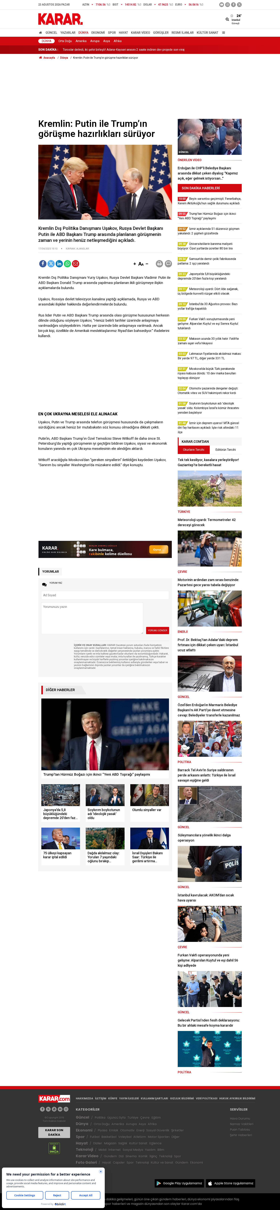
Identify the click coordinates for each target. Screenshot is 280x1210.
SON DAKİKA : (48, 49)
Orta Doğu (65, 41)
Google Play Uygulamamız (182, 1183)
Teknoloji (84, 1149)
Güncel (51, 32)
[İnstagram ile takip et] (227, 4)
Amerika (81, 41)
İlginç (153, 1156)
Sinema (131, 1156)
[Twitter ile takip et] (239, 4)
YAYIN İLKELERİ (129, 1098)
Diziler (97, 1143)
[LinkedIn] (59, 263)
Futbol (94, 1137)
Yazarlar (67, 32)
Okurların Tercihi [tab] (193, 450)
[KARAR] (60, 19)
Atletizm (139, 1137)
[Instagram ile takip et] (66, 1109)
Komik (143, 1156)
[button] (135, 264)
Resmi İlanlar (183, 32)
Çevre (145, 1117)
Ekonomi (98, 32)
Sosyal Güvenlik (157, 1130)
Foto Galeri (86, 1162)
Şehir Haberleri (241, 1135)
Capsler (119, 1162)
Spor (112, 32)
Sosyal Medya (133, 1150)
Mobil (102, 1150)
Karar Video (140, 32)
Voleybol (124, 1137)
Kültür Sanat (207, 32)
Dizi (121, 1156)
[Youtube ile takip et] (221, 4)
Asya (106, 41)
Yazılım (150, 1150)
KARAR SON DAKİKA (54, 1132)
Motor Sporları (159, 1137)
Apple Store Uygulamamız (233, 1183)
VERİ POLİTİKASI (206, 1098)
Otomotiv (127, 1130)
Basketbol (108, 1137)
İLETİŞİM (100, 1098)
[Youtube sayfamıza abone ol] (54, 1109)
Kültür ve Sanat (162, 1162)
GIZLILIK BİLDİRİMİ (182, 1098)
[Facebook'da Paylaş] (42, 263)
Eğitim (156, 1117)
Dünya (83, 32)
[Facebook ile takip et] (233, 4)
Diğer (175, 1137)
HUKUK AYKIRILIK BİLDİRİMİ (237, 1098)
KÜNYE (112, 1098)
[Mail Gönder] (75, 263)
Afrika (118, 41)
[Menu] (223, 33)
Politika (100, 1117)
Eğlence (155, 1143)
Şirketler (177, 1130)
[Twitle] (51, 263)
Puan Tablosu (240, 1129)
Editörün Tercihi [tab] (225, 450)
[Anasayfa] (41, 33)
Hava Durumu (240, 1118)
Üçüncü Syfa (116, 1117)
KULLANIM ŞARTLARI (154, 1098)
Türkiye (132, 1117)
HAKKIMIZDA (84, 1098)
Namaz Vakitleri (241, 1124)
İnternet (114, 1150)
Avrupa (94, 41)
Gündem (110, 1156)
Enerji (140, 1130)
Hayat (123, 32)
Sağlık (122, 1143)
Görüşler (161, 32)
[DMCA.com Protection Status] (54, 1148)
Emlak (113, 1130)
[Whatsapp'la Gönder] (67, 263)
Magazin (110, 1143)
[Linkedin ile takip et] (60, 1109)
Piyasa (102, 1130)
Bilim (160, 1150)
